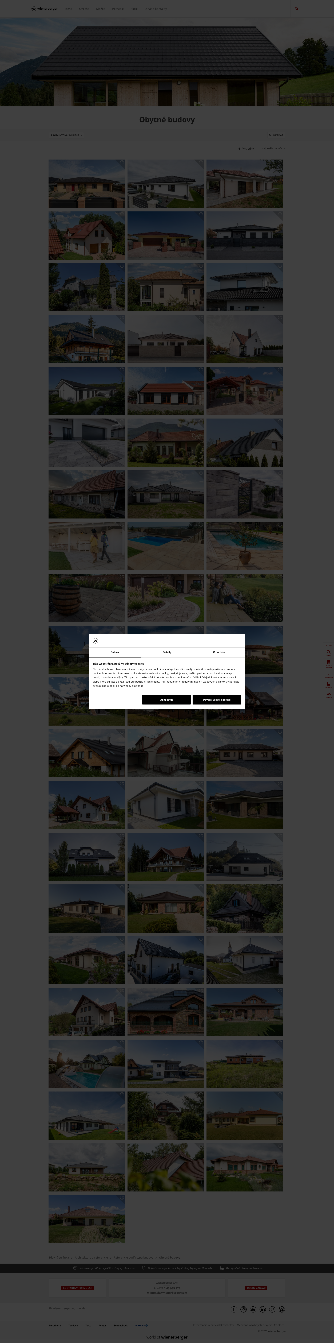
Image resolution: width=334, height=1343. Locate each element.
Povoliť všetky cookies (216, 699)
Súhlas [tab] (115, 652)
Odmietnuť (166, 699)
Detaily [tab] (167, 652)
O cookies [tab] (219, 652)
